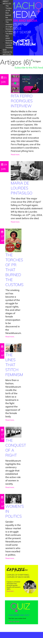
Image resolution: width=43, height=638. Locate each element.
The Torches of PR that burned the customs (14, 269)
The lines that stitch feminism (14, 364)
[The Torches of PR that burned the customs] (13, 240)
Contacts (7, 52)
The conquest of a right (9, 24)
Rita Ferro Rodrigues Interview (22, 101)
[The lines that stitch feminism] (13, 347)
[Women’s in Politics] (13, 498)
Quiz (5, 50)
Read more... (15, 154)
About (6, 1)
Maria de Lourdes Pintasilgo (9, 45)
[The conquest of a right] (13, 431)
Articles (7, 4)
